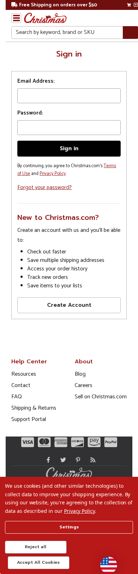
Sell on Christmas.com (101, 397)
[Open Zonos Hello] (105, 562)
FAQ (16, 397)
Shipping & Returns (33, 408)
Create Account (69, 305)
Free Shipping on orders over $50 (58, 5)
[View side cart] (135, 5)
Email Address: (35, 81)
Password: (30, 113)
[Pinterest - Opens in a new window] (76, 460)
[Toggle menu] (16, 18)
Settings (69, 527)
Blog (80, 374)
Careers (83, 385)
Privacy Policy (53, 173)
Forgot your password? (44, 187)
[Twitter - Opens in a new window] (61, 460)
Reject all (35, 547)
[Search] (130, 32)
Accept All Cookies (38, 562)
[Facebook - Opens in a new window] (47, 460)
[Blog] (91, 460)
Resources (23, 374)
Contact (20, 385)
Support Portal (28, 419)
